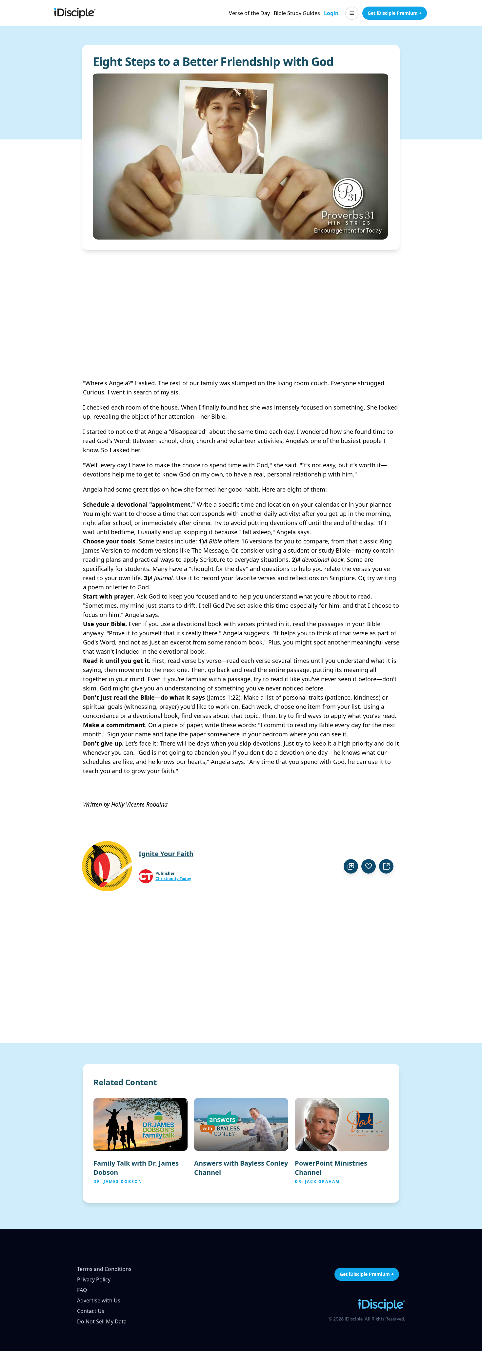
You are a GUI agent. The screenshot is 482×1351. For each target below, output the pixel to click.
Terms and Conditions (104, 1269)
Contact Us (90, 1311)
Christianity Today (173, 878)
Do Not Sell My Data (102, 1321)
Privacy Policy (93, 1279)
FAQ (82, 1290)
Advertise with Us (98, 1300)
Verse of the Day (249, 13)
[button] (351, 13)
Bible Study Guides (297, 13)
